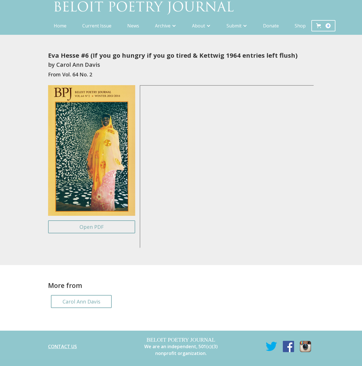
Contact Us (62, 346)
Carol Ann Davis (81, 301)
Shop (300, 26)
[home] (181, 8)
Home (60, 26)
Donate (271, 26)
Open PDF (91, 226)
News (133, 26)
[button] (165, 26)
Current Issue (96, 26)
